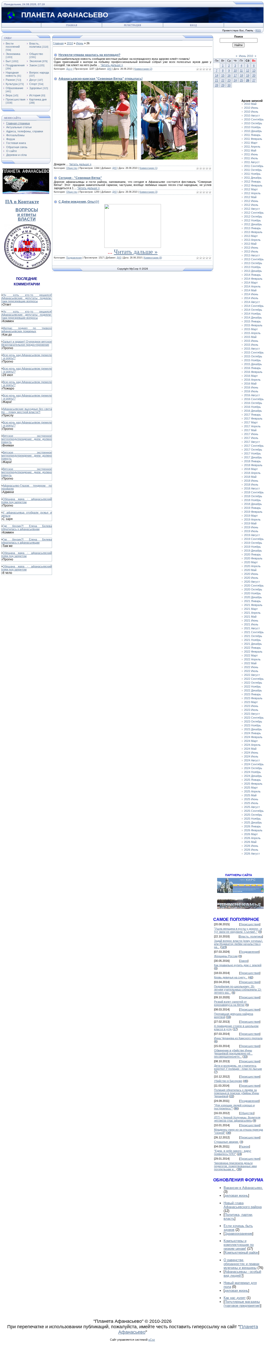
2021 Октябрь (253, 636)
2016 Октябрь (253, 403)
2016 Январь (252, 368)
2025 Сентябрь (254, 810)
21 (216, 80)
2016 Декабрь (253, 410)
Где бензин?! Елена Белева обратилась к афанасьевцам (27, 527)
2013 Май (250, 243)
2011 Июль (251, 158)
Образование (14, 88)
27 (253, 80)
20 (253, 75)
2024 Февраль (253, 737)
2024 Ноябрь (252, 772)
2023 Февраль (253, 698)
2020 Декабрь (253, 597)
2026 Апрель (252, 838)
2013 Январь (252, 228)
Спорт (33, 83)
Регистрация (132, 25)
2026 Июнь (251, 845)
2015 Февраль (253, 325)
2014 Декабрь (253, 317)
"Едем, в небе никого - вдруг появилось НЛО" (232, 1152)
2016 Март (251, 375)
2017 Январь (252, 414)
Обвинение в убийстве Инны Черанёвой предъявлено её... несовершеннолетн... (233, 1053)
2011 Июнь (251, 154)
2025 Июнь (251, 799)
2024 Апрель (252, 744)
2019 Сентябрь (254, 538)
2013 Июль (251, 251)
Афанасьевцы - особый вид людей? (242, 1273)
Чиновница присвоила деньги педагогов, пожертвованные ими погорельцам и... (235, 1166)
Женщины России (226, 956)
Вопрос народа (39, 72)
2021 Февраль (253, 605)
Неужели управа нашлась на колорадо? (89, 55)
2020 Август (252, 581)
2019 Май (250, 523)
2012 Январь (252, 181)
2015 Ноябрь (252, 360)
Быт (8, 61)
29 (222, 85)
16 (229, 75)
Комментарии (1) (148, 168)
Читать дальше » (112, 65)
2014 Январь (252, 274)
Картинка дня (38, 99)
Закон (33, 65)
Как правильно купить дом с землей (237, 965)
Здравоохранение (238, 1234)
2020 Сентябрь (254, 585)
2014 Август (252, 302)
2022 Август (252, 674)
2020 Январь (252, 554)
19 (247, 75)
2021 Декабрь (253, 643)
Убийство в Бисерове (228, 1080)
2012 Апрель (252, 193)
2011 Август (252, 162)
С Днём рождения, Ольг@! (78, 202)
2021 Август (252, 628)
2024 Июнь (251, 752)
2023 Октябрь (253, 721)
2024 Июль (251, 756)
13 (253, 70)
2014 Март (251, 282)
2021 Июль (251, 624)
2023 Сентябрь (254, 717)
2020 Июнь (251, 573)
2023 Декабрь (253, 729)
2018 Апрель (252, 472)
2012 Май (250, 197)
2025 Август (252, 806)
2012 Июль (251, 204)
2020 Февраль (253, 558)
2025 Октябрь (253, 814)
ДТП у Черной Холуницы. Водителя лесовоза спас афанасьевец (237, 1119)
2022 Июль (251, 671)
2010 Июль (251, 111)
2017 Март (251, 422)
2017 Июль (251, 437)
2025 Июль (251, 803)
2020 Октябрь (253, 589)
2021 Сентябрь (254, 632)
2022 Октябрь (253, 682)
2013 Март (251, 235)
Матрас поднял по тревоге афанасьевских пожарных (27, 330)
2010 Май (250, 103)
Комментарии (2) (143, 69)
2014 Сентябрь (254, 305)
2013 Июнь (251, 247)
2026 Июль (251, 849)
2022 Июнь (251, 667)
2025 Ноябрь (252, 818)
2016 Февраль (253, 371)
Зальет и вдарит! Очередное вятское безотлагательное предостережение (27, 343)
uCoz (151, 1339)
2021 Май (250, 616)
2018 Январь (252, 461)
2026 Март (251, 834)
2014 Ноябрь (252, 313)
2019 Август (252, 535)
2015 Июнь (251, 340)
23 (229, 80)
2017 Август (252, 441)
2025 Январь (252, 779)
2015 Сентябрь (254, 352)
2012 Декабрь (253, 224)
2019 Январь (252, 507)
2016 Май (250, 383)
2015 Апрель (252, 333)
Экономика (13, 53)
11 (241, 70)
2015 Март (251, 329)
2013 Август (252, 255)
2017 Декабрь (253, 457)
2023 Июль (251, 709)
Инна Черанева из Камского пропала (238, 1038)
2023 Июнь (251, 706)
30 (229, 85)
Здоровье (35, 88)
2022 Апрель (252, 659)
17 (235, 75)
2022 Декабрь (253, 690)
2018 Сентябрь (254, 492)
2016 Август (252, 395)
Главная (71, 25)
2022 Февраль (253, 651)
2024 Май (250, 748)
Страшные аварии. (226, 1141)
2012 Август (252, 208)
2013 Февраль (253, 232)
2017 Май (250, 430)
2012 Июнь (251, 201)
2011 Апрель (252, 146)
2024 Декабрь (253, 775)
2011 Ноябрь (252, 173)
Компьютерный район (241, 1252)
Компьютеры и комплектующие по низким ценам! (239, 1245)
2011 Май (250, 150)
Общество (36, 53)
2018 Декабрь (253, 504)
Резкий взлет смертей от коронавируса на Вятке (230, 1003)
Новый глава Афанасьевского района (243, 1205)
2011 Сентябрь (253, 166)
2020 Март (251, 562)
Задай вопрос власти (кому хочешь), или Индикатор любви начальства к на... (238, 944)
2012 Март (251, 189)
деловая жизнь (236, 1195)
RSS (258, 30)
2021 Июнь (251, 620)
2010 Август (252, 115)
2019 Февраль (253, 511)
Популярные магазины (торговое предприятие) (242, 1304)
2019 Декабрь (253, 550)
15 (222, 75)
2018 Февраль (253, 465)
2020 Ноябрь (252, 593)
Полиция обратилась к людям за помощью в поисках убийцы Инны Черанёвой (236, 1093)
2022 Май (250, 663)
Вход (193, 25)
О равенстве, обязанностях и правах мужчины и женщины (242, 1264)
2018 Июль (251, 484)
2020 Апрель (252, 566)
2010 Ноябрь (252, 127)
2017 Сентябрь (254, 445)
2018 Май (250, 476)
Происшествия (15, 99)
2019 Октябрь (253, 542)
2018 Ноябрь (252, 500)
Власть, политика (35, 45)
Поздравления (15, 65)
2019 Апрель (252, 519)
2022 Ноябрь (252, 686)
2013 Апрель (252, 239)
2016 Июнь (251, 387)
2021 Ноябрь (252, 639)
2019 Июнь (251, 527)
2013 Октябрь (253, 263)
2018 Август (252, 488)
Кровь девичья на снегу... (230, 977)
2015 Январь (252, 321)
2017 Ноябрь (252, 453)
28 (216, 85)
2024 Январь (252, 733)
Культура (12, 83)
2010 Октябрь (253, 123)
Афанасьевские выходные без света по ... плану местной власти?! (27, 410)
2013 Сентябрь (254, 259)
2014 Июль (251, 298)
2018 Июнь (251, 480)
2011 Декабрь (253, 177)
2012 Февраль (253, 185)
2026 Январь (252, 826)
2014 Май (250, 290)
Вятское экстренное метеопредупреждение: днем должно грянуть (27, 439)
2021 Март (251, 608)
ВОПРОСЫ (27, 210)
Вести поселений (13, 45)
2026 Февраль (253, 830)
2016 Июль (251, 391)
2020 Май (250, 570)
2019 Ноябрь (252, 546)
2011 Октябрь (253, 169)
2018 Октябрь (253, 496)
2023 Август (252, 713)
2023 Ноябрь (252, 725)
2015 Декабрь (253, 364)
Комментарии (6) (153, 257)
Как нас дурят (235, 1298)
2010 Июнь (251, 107)
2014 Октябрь (253, 309)
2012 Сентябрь (254, 212)
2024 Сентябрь (254, 764)
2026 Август (252, 853)
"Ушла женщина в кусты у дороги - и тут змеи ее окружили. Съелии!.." (238, 930)
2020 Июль (251, 577)
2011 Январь (252, 134)
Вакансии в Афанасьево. (243, 1188)
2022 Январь (252, 647)
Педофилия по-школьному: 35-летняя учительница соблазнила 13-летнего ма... (238, 989)
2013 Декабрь (253, 270)
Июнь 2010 (246, 55)
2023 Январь (252, 694)
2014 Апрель (252, 286)
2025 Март (251, 787)
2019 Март (251, 515)
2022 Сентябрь (254, 678)
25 (241, 80)
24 (235, 80)
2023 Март (251, 702)
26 (247, 80)
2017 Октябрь (253, 449)
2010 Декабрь (253, 131)
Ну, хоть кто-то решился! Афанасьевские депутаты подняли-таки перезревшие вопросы (27, 298)
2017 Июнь (251, 434)
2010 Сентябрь (254, 119)
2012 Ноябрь (252, 220)
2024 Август (252, 760)
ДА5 (109, 69)
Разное (10, 79)
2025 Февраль (253, 783)
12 (247, 70)
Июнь (79, 43)
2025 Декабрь (253, 822)
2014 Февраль (253, 278)
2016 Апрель (252, 379)
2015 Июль (251, 344)
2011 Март (250, 142)
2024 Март (251, 740)
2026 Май (250, 841)
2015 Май (250, 336)
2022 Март (251, 655)
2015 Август (252, 348)
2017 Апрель (252, 426)
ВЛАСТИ (27, 219)
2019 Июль (251, 531)
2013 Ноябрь (252, 267)
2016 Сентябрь (254, 399)
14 (216, 75)
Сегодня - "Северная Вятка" (80, 178)
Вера (9, 95)
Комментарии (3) (148, 192)
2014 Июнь (251, 294)
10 (235, 70)
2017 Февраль (253, 418)
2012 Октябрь (253, 216)
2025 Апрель (252, 791)
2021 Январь (252, 601)
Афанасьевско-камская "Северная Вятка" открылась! (100, 79)
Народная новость (12, 74)
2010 (70, 43)
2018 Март (251, 469)
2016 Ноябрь (252, 406)
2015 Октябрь (253, 356)
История (34, 95)
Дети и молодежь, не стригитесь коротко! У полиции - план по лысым (238, 1067)
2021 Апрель (252, 612)
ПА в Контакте (22, 201)
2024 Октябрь (253, 768)
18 (241, 75)
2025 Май (250, 795)
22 (222, 80)
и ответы (26, 214)
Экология (35, 61)
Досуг (33, 79)
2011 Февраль (253, 138)
